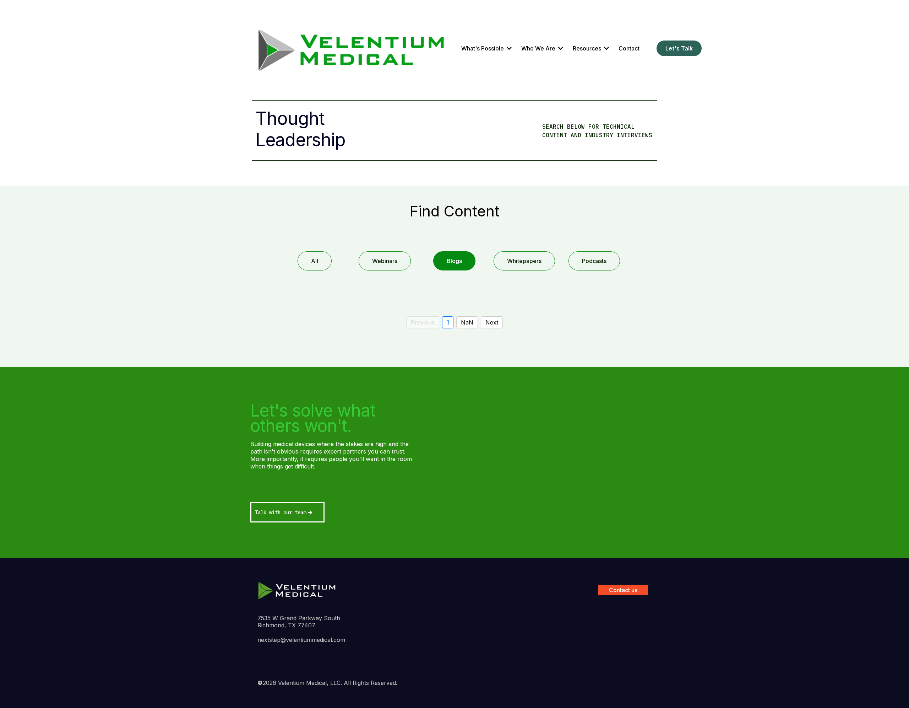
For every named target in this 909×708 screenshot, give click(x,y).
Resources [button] (588, 48)
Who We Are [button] (539, 48)
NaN (467, 322)
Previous (423, 322)
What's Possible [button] (483, 48)
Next (491, 322)
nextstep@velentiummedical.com (301, 639)
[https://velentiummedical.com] (351, 48)
